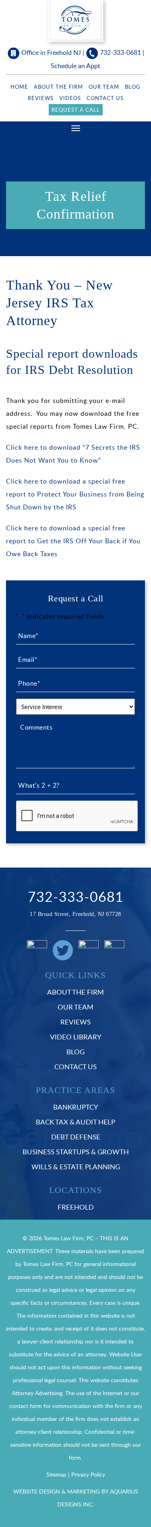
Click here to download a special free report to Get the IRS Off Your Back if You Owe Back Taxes (73, 541)
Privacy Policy (88, 1474)
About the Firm (58, 86)
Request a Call (76, 109)
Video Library (75, 1036)
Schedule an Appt (75, 65)
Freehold (76, 1207)
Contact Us (105, 98)
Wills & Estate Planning (75, 1166)
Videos (70, 98)
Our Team (104, 86)
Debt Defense (75, 1136)
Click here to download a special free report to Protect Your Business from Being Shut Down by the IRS (75, 494)
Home (19, 86)
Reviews (41, 98)
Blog (133, 86)
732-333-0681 (120, 52)
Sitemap (56, 1474)
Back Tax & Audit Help (75, 1121)
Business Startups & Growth (76, 1151)
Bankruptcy (75, 1107)
